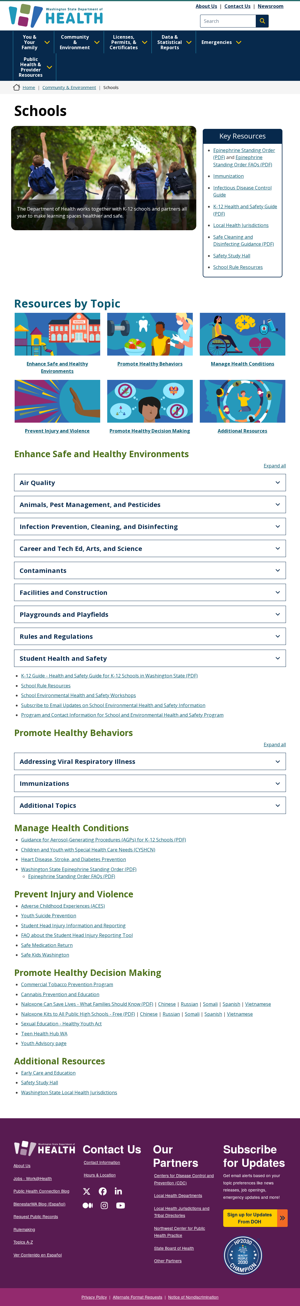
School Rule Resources (238, 267)
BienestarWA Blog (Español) (39, 1204)
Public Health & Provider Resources (30, 67)
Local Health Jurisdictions (241, 225)
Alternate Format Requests (137, 1297)
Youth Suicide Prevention (48, 915)
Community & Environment (75, 42)
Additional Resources (242, 431)
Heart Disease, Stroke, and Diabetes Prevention (73, 859)
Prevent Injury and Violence (57, 431)
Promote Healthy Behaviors (150, 364)
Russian (189, 1004)
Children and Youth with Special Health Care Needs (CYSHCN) (88, 849)
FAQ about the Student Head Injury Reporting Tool (77, 935)
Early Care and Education (48, 1073)
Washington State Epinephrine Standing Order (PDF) (79, 869)
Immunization (228, 176)
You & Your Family (29, 42)
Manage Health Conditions (242, 364)
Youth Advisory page (44, 1043)
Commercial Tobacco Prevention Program (67, 984)
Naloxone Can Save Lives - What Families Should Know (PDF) (87, 1004)
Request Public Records (35, 1216)
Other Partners (168, 1261)
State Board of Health (174, 1248)
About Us (206, 6)
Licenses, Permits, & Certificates (124, 42)
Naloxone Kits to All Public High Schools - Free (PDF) (78, 1014)
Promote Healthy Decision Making (150, 431)
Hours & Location (100, 1175)
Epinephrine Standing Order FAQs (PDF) (71, 876)
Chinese (167, 1004)
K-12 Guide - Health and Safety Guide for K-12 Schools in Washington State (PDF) (109, 675)
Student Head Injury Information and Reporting (73, 925)
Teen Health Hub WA (44, 1033)
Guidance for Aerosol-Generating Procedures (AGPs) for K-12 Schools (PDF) (103, 839)
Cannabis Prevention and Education (60, 994)
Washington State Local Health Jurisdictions (69, 1092)
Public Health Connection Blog (41, 1191)
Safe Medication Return (47, 945)
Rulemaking (24, 1229)
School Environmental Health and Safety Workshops (78, 695)
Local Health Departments (178, 1195)
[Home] (61, 15)
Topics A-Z (23, 1242)
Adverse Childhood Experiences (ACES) (63, 906)
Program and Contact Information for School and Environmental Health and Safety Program (122, 715)
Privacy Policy (94, 1297)
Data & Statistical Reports (169, 42)
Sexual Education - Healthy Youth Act (61, 1023)
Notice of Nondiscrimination (193, 1297)
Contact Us (237, 6)
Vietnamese (258, 1004)
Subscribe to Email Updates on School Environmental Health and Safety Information (113, 705)
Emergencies (217, 42)
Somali (210, 1004)
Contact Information (102, 1162)
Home (29, 87)
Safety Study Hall (231, 255)
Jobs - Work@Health (32, 1178)
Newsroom (271, 6)
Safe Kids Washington (45, 955)
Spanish (231, 1004)
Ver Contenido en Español (37, 1255)
